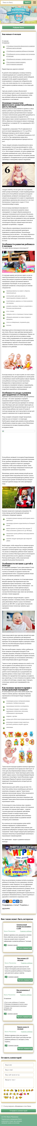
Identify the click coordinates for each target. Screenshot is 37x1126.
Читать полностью (24, 948)
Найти (27, 2)
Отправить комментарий (18, 1111)
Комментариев (11, 945)
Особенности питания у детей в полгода (19, 59)
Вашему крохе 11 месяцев (23, 1028)
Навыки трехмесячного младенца (15, 1006)
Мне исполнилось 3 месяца (23, 991)
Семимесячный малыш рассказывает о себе (24, 926)
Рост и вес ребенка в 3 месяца (14, 1002)
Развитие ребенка (26, 931)
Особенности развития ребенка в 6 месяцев (20, 51)
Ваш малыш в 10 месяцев (22, 959)
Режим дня (8, 1008)
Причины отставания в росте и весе (16, 1004)
